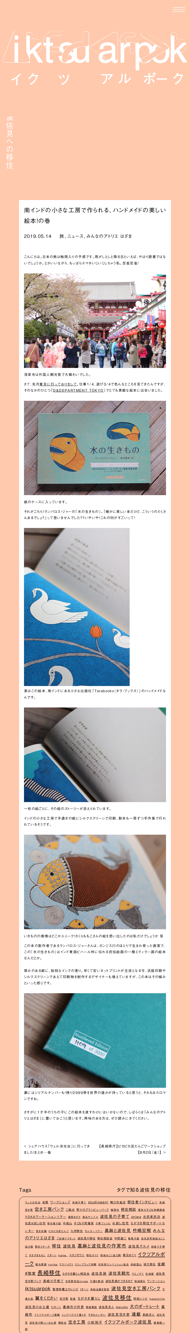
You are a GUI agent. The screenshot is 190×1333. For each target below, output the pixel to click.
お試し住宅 (120, 1223)
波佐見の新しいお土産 (42, 1322)
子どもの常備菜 (84, 1223)
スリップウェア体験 (85, 1264)
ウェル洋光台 (33, 1202)
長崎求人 (148, 1314)
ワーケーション (156, 1281)
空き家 (64, 1298)
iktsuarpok (38, 1288)
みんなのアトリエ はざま (109, 236)
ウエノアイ (138, 1273)
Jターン (52, 1255)
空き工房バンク (49, 1209)
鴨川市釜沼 (118, 1202)
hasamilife (157, 1298)
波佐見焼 (99, 1273)
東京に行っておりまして (58, 384)
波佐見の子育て (115, 1216)
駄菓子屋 (134, 1238)
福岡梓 (115, 1210)
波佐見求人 (106, 1307)
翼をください (46, 1298)
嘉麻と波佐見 (118, 1230)
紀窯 (45, 1202)
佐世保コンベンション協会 (113, 1264)
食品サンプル (90, 1217)
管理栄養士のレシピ (65, 1289)
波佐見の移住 (86, 1238)
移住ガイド (92, 1255)
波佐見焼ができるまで (119, 1281)
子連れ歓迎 (97, 1281)
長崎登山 (136, 1264)
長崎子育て (79, 1202)
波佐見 (69, 1246)
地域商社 (140, 1281)
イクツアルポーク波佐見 (128, 1322)
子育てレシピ (103, 1223)
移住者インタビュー (142, 1202)
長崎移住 (49, 1272)
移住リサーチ (42, 1246)
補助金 (62, 1322)
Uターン (56, 1307)
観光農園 (41, 1264)
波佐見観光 (119, 1273)
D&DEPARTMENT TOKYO (78, 390)
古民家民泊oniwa (76, 1281)
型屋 (73, 1298)
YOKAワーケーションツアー (45, 1216)
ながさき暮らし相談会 (76, 1273)
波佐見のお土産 (37, 1307)
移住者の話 (54, 1223)
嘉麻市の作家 (73, 1307)
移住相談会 (105, 1238)
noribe (53, 1264)
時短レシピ (140, 1298)
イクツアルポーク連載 (47, 1314)
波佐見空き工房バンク (136, 1288)
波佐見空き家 (119, 1314)
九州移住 (77, 1231)
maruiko (122, 1307)
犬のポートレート (145, 1306)
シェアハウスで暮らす (74, 1314)
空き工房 (77, 1322)
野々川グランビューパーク (92, 1209)
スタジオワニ (77, 1255)
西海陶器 (91, 1307)
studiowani (98, 1202)
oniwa (136, 1216)
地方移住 (149, 1264)
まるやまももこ (37, 1255)
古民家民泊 (152, 1216)
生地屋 (149, 1273)
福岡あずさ (74, 1217)
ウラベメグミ (66, 1264)
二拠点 (70, 1209)
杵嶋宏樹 (142, 1230)
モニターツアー (94, 1231)
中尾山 (67, 1223)
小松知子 (95, 1322)
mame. (63, 1255)
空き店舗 (41, 1231)
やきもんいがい (97, 1314)
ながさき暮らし (89, 1298)
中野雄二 (120, 1238)
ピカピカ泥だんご (58, 1231)
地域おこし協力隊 (110, 1255)
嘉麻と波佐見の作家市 (102, 1245)
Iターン (84, 1289)
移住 (56, 1246)
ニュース (75, 236)
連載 (136, 1314)
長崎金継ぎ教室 (100, 1289)
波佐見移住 (117, 1297)
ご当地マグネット (66, 1238)
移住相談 (128, 1209)
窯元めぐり (129, 1255)
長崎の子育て (53, 1281)
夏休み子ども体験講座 (151, 1210)
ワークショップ (60, 1202)
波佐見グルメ (138, 1246)
